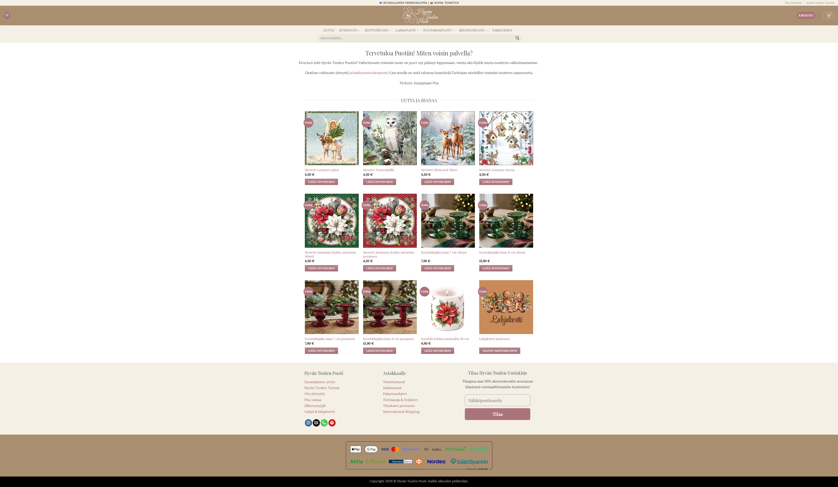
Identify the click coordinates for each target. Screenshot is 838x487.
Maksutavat (392, 388)
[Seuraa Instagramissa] (308, 423)
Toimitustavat (394, 382)
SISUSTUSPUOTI (471, 30)
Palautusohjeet (395, 393)
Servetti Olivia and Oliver (439, 170)
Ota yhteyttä (793, 3)
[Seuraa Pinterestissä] (332, 423)
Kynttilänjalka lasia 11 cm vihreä (502, 252)
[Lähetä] (517, 38)
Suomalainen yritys (319, 382)
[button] (7, 15)
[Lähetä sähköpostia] (316, 423)
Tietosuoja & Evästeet (400, 400)
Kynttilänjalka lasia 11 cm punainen (388, 339)
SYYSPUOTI (348, 30)
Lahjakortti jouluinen (494, 339)
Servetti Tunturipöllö (378, 170)
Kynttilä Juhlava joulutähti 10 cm (445, 339)
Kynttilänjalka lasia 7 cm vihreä (443, 252)
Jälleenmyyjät (315, 405)
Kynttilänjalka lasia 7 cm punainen (330, 339)
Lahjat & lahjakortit (319, 411)
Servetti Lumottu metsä (496, 170)
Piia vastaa (312, 400)
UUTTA (328, 30)
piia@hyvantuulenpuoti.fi (370, 72)
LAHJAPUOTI (406, 30)
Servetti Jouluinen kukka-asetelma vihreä (330, 254)
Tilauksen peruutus (399, 405)
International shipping (401, 411)
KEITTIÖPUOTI (376, 30)
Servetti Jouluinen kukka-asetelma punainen (388, 254)
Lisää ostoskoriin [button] (321, 181)
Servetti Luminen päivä (322, 170)
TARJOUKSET (502, 30)
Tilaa (498, 414)
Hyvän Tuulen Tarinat (820, 3)
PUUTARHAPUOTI (437, 30)
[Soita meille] (324, 423)
